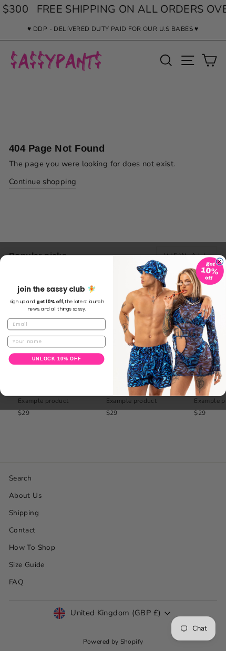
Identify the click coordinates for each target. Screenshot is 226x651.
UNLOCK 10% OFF (56, 358)
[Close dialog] (219, 261)
